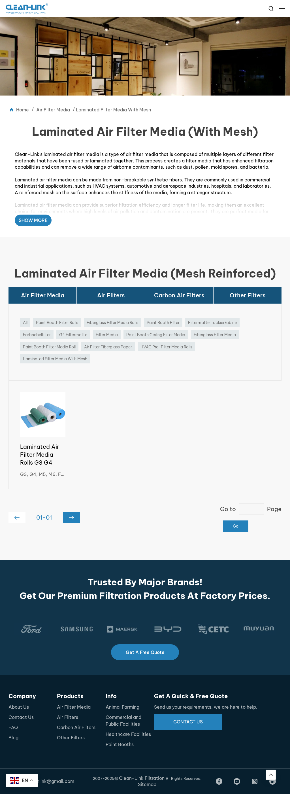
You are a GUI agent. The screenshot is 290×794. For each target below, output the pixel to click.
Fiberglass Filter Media (215, 334)
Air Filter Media (53, 110)
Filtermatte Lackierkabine (212, 322)
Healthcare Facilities (128, 734)
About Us (18, 707)
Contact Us (21, 717)
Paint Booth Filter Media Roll (49, 347)
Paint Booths (120, 744)
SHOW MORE (33, 220)
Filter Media (107, 334)
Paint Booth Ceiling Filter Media (155, 334)
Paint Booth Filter (163, 322)
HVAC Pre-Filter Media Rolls (166, 347)
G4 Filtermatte (73, 334)
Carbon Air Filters (179, 295)
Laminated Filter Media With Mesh (55, 358)
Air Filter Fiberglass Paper (108, 347)
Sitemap (147, 784)
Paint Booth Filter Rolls (57, 322)
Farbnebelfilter (37, 334)
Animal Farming (122, 707)
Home (22, 110)
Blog (13, 737)
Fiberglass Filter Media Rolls (112, 322)
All (25, 322)
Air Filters (111, 295)
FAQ (13, 727)
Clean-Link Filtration (142, 778)
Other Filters (247, 295)
